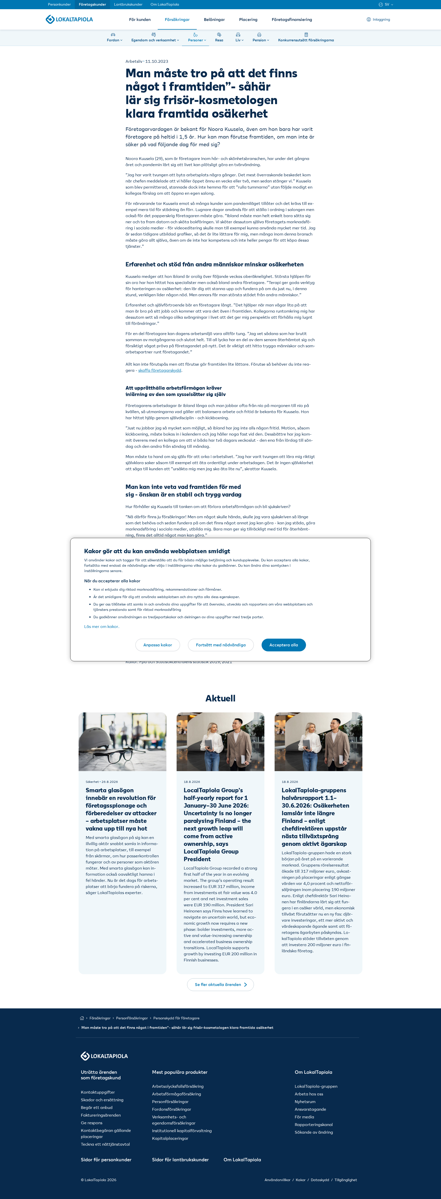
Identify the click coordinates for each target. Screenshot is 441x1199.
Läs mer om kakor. (101, 626)
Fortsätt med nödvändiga (221, 644)
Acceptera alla (284, 644)
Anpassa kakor (157, 644)
